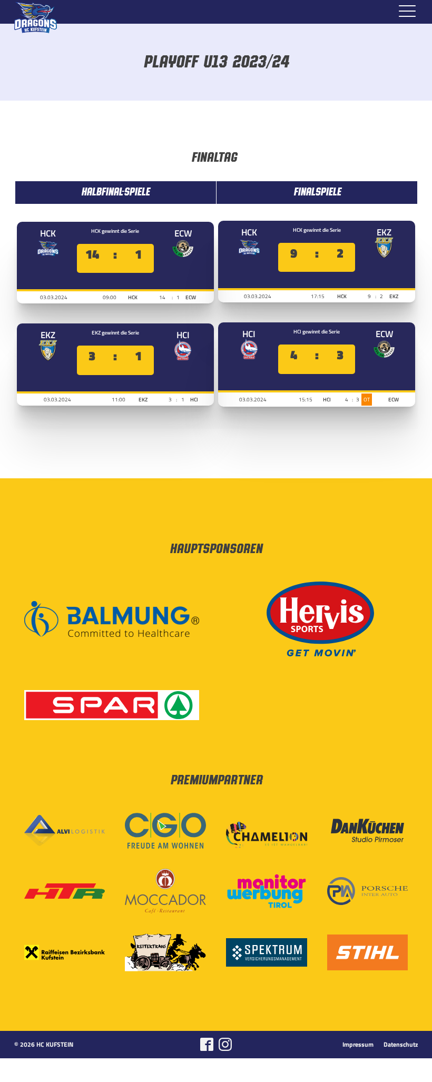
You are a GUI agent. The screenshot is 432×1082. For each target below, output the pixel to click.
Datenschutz (401, 1044)
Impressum (358, 1044)
